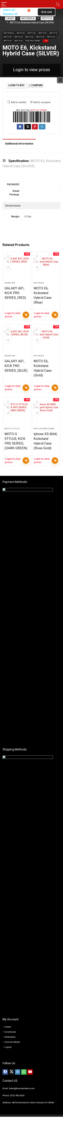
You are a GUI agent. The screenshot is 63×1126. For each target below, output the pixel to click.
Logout (8, 1047)
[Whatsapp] (24, 1072)
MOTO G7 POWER (38, 110)
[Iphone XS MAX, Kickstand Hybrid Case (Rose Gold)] (46, 414)
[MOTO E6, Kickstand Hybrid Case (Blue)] (46, 268)
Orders (8, 1027)
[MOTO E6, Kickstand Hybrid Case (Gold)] (46, 341)
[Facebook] (5, 1072)
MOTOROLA (28, 18)
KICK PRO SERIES (32, 41)
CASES (10, 18)
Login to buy (16, 85)
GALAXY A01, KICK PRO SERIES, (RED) (15, 293)
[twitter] (11, 1072)
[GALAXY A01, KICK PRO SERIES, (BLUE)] (17, 341)
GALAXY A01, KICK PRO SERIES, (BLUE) (16, 366)
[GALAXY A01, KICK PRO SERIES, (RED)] (17, 268)
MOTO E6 (21, 33)
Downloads (10, 1032)
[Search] (58, 4)
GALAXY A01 (10, 283)
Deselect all (10, 13)
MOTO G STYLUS (12, 429)
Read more (26, 315)
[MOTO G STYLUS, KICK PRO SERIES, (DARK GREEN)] (17, 414)
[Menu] (4, 4)
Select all (8, 9)
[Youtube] (30, 1072)
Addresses (10, 1037)
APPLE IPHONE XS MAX (44, 429)
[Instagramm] (17, 1072)
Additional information (19, 143)
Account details (12, 1042)
